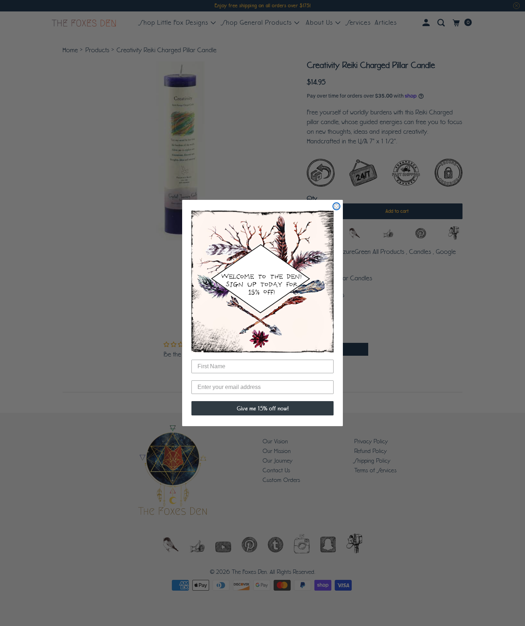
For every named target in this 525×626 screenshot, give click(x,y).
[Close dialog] (336, 206)
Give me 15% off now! (263, 408)
